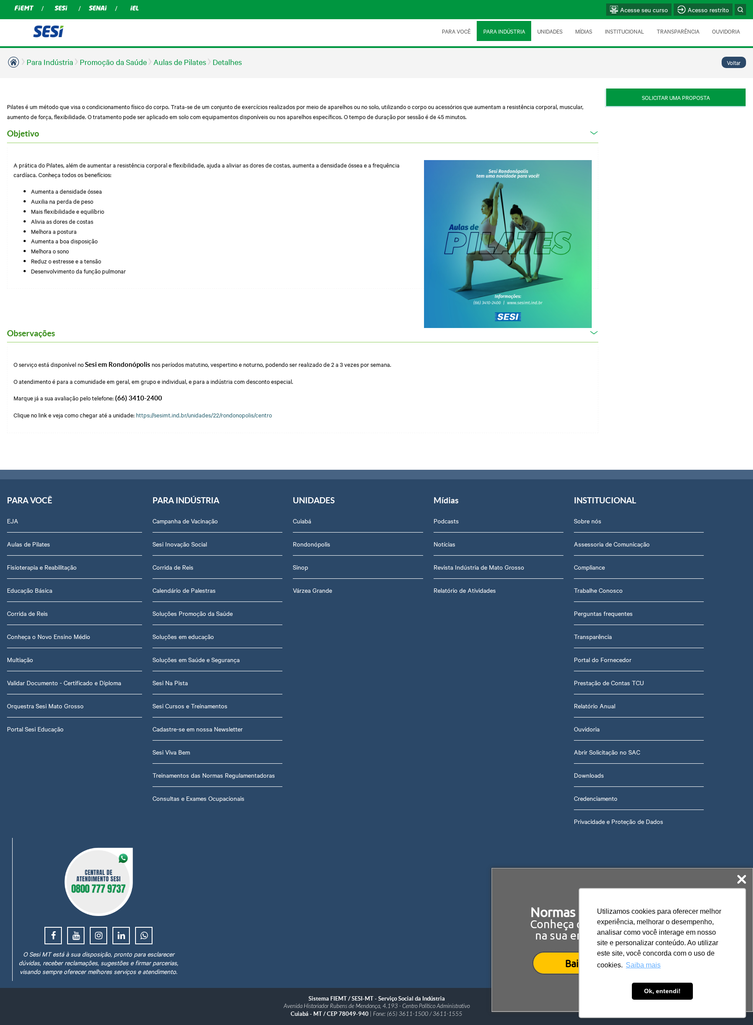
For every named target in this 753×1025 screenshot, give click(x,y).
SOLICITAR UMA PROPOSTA (676, 97)
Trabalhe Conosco (598, 590)
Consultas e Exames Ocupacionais (198, 798)
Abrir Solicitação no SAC (607, 752)
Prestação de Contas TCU (609, 682)
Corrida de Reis (27, 613)
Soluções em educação (183, 636)
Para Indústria (50, 62)
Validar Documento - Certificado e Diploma (64, 682)
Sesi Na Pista (170, 682)
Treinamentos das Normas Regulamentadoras (214, 775)
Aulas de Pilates (179, 62)
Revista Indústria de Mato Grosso (479, 567)
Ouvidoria (587, 728)
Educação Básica (29, 590)
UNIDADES (550, 31)
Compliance (589, 567)
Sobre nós (587, 520)
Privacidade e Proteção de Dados (618, 821)
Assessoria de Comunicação (612, 544)
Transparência (593, 636)
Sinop (300, 567)
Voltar (734, 62)
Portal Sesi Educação (35, 728)
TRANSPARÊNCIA (678, 31)
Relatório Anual (594, 705)
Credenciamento (595, 798)
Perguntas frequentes (603, 613)
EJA (12, 520)
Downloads (589, 775)
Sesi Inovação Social (180, 544)
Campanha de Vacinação (185, 520)
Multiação (20, 659)
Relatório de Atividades (465, 590)
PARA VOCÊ (456, 31)
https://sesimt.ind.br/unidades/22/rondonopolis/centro (205, 415)
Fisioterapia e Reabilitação (42, 567)
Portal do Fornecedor (602, 659)
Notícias (444, 544)
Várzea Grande (312, 590)
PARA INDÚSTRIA (504, 31)
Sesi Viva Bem (171, 752)
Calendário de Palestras (184, 590)
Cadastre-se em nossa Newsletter (198, 728)
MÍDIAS (583, 31)
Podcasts (446, 520)
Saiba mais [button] (643, 965)
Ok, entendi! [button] (662, 990)
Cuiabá (302, 520)
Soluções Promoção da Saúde (193, 613)
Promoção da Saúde (113, 62)
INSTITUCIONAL (624, 31)
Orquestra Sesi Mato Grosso (45, 705)
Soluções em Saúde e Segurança (196, 659)
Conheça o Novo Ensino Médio (48, 636)
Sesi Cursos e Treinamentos (190, 705)
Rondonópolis (311, 544)
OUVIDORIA (726, 31)
